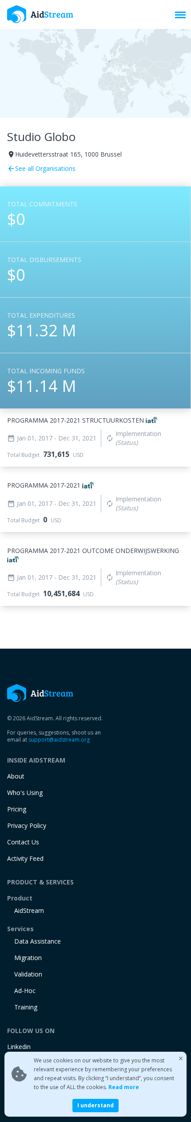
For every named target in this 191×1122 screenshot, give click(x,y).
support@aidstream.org (59, 739)
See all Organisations (41, 168)
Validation (28, 974)
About (15, 776)
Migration (28, 957)
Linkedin (19, 1046)
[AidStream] (40, 693)
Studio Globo (41, 137)
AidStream (29, 910)
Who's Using (25, 792)
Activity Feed (25, 858)
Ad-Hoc (25, 990)
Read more (123, 1087)
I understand (95, 1105)
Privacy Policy (26, 825)
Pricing (16, 809)
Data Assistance (37, 941)
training (25, 1007)
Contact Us (23, 842)
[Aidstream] (40, 14)
